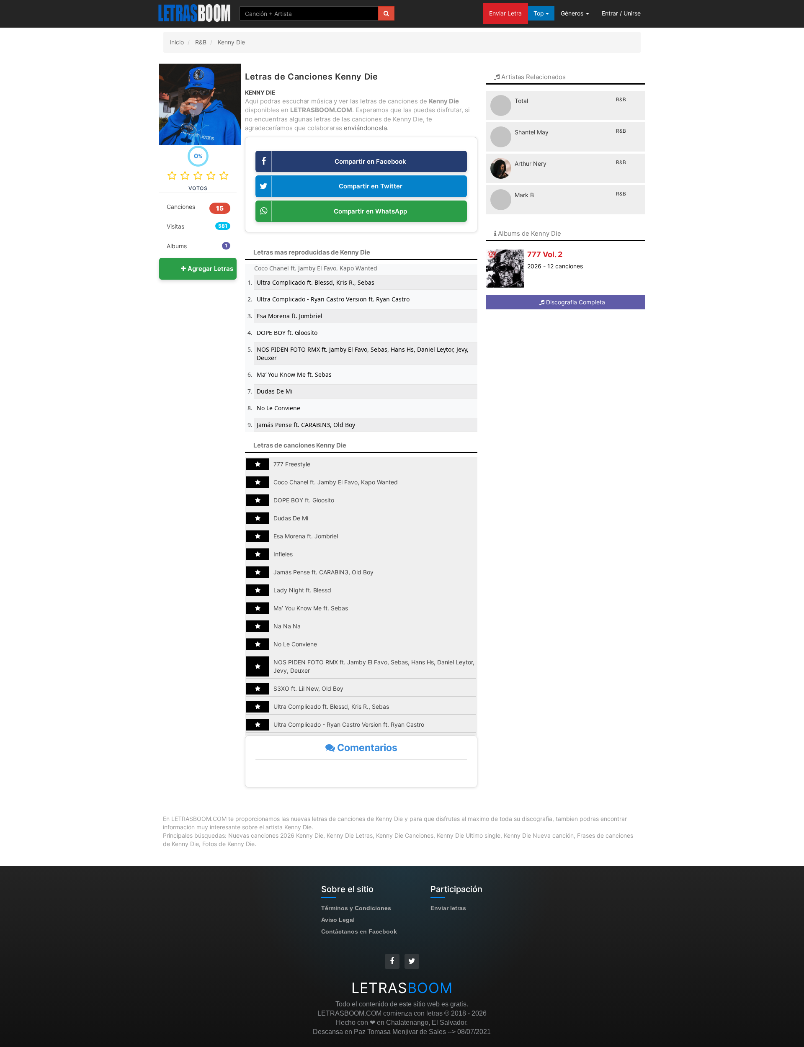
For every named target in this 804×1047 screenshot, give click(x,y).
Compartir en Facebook (370, 161)
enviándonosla (365, 128)
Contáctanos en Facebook (359, 931)
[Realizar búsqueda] (386, 13)
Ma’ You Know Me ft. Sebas (294, 374)
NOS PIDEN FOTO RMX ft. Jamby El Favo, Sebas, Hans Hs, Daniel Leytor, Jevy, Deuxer (363, 353)
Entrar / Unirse (621, 13)
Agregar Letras (209, 269)
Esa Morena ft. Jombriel (289, 316)
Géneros (573, 13)
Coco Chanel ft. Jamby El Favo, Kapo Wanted (315, 268)
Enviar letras (448, 908)
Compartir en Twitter (370, 186)
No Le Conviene (278, 408)
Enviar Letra (505, 13)
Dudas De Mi (275, 391)
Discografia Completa (574, 302)
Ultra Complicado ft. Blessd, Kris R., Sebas (315, 282)
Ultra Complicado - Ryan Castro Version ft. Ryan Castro (333, 299)
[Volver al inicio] (195, 12)
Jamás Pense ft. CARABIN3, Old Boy (306, 425)
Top (539, 13)
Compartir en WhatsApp (370, 211)
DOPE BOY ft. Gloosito (287, 333)
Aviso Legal (338, 919)
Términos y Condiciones (356, 908)
